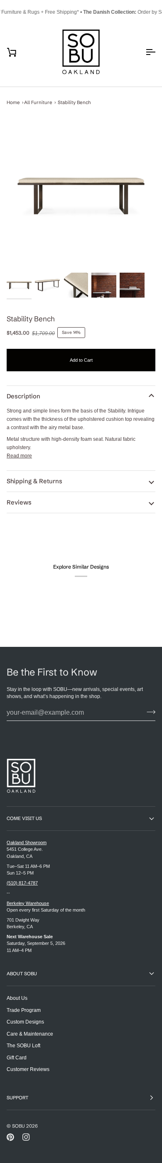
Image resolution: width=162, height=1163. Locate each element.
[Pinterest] (10, 1137)
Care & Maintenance (30, 1033)
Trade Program (24, 1010)
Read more (19, 455)
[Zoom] (81, 196)
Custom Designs (25, 1021)
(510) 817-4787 (22, 882)
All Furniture (38, 102)
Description (23, 396)
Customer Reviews (28, 1069)
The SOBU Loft (23, 1045)
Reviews (19, 502)
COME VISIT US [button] (24, 818)
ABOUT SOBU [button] (22, 974)
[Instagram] (26, 1137)
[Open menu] (142, 52)
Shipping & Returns (34, 481)
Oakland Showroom (27, 842)
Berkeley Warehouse (28, 903)
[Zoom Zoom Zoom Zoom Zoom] (81, 196)
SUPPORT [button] (17, 1098)
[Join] (148, 711)
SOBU (18, 1126)
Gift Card (17, 1057)
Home (13, 102)
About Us (17, 998)
